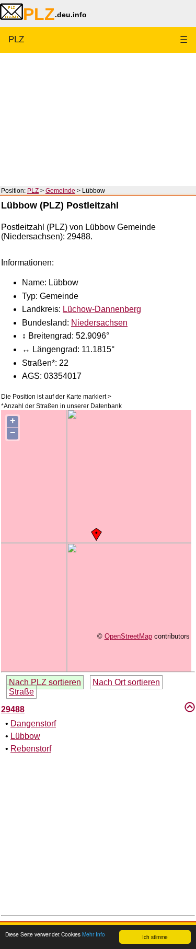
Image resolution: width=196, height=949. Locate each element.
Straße (21, 691)
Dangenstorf (33, 723)
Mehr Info (93, 934)
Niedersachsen (99, 322)
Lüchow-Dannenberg (102, 309)
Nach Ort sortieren (126, 682)
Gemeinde (60, 190)
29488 (13, 709)
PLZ (16, 39)
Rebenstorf (30, 748)
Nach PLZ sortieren (45, 682)
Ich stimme (155, 937)
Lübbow (25, 736)
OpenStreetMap (128, 636)
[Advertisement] (98, 119)
